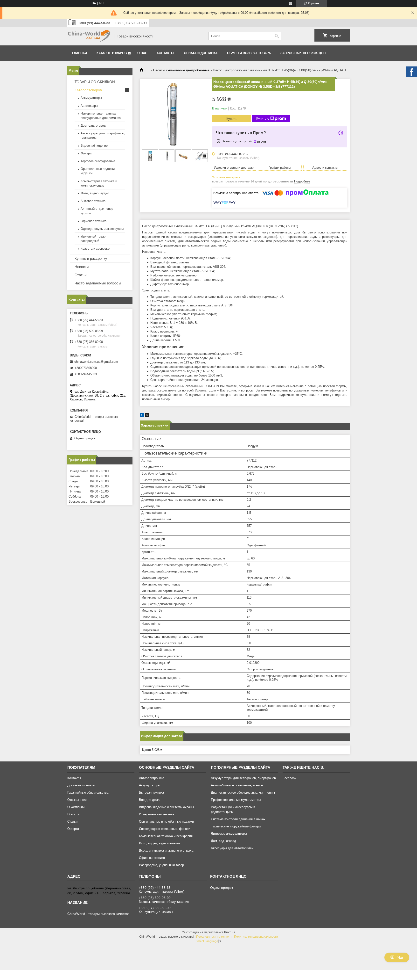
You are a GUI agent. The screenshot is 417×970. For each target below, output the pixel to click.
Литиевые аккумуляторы (229, 833)
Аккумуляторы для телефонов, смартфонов (243, 778)
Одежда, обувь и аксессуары (102, 229)
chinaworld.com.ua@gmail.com (96, 361)
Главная (79, 53)
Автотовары (89, 106)
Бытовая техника (93, 201)
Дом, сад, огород (93, 125)
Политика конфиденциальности (256, 936)
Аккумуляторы (91, 98)
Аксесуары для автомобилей (232, 848)
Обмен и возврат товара (249, 53)
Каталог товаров (112, 53)
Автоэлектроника (151, 778)
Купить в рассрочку (91, 258)
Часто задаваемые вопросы (98, 283)
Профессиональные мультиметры (236, 800)
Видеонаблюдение (94, 145)
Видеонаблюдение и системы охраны (166, 807)
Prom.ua (229, 932)
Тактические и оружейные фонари (236, 826)
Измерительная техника (156, 814)
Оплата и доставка (200, 53)
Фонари (86, 153)
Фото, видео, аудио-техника (159, 843)
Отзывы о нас (77, 800)
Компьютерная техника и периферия (166, 836)
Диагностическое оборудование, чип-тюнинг (243, 792)
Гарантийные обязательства (87, 792)
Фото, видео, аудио (95, 193)
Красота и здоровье (95, 248)
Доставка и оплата (81, 785)
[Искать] (276, 36)
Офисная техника (93, 221)
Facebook (289, 778)
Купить (231, 119)
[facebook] (142, 416)
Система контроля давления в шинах (238, 819)
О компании (75, 807)
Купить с (262, 118)
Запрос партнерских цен (303, 53)
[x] (147, 416)
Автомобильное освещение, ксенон (237, 785)
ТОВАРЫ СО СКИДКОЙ (95, 82)
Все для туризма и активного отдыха (166, 850)
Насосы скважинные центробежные (181, 70)
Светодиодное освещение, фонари (164, 829)
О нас (142, 53)
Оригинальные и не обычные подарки (166, 821)
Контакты (165, 53)
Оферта (73, 829)
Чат (400, 957)
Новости (82, 267)
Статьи (80, 275)
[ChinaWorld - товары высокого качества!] (89, 36)
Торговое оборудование (98, 161)
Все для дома (149, 800)
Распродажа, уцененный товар (161, 865)
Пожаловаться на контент (214, 936)
